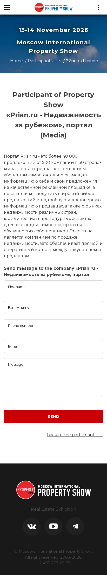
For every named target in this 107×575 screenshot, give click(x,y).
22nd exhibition (82, 60)
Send (53, 416)
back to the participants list (75, 434)
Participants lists (44, 60)
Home (16, 60)
